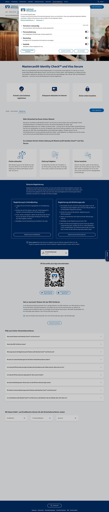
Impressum (39, 20)
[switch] (86, 32)
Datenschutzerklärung (27, 20)
